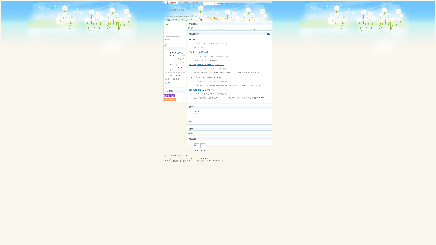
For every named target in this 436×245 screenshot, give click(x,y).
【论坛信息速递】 (221, 81)
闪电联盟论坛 (186, 2)
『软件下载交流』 (222, 69)
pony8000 (203, 150)
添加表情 (195, 113)
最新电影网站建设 (169, 99)
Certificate (183, 159)
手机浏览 (176, 155)
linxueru (196, 150)
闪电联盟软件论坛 (177, 161)
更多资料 (167, 83)
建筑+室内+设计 (169, 96)
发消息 (181, 53)
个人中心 (223, 18)
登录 (221, 3)
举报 (172, 55)
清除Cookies (183, 155)
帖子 (192, 20)
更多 (269, 34)
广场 (200, 2)
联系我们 (166, 155)
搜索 (218, 3)
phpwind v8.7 (175, 159)
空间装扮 (214, 18)
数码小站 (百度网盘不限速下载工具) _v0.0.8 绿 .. (206, 65)
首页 (179, 2)
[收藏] (192, 16)
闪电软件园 (195, 2)
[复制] (196, 16)
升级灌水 (192, 39)
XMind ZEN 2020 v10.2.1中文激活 (201, 90)
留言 (189, 121)
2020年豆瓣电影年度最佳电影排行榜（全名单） (206, 77)
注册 (225, 3)
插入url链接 (195, 111)
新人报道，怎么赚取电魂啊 (198, 52)
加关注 (168, 48)
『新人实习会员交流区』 (222, 43)
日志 (181, 20)
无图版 (171, 155)
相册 (187, 20)
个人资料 (199, 20)
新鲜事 (175, 20)
